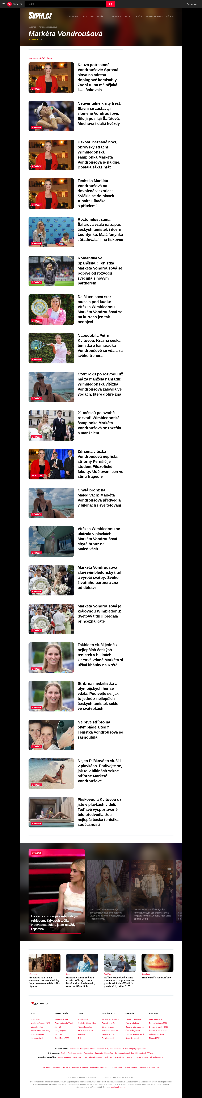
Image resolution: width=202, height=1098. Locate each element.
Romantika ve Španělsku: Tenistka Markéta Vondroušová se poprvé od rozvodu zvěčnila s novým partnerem (100, 270)
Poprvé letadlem (132, 1023)
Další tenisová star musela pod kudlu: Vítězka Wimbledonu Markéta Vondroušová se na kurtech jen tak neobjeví (100, 309)
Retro (128, 16)
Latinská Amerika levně (135, 1034)
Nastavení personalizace (149, 1067)
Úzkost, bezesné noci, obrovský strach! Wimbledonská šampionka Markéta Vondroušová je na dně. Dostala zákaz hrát (99, 154)
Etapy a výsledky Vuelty (64, 1023)
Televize (115, 16)
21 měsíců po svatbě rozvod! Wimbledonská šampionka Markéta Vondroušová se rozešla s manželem (99, 423)
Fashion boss (154, 16)
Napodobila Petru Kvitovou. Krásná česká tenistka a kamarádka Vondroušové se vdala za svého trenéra (100, 345)
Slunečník (99, 1053)
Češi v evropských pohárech (134, 1049)
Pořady (102, 16)
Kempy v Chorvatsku (134, 1019)
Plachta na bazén (75, 1053)
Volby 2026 (35, 1019)
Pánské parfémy (156, 1057)
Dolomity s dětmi (132, 1038)
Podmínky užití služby (98, 1067)
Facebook (47, 1067)
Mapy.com (74, 1049)
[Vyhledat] (110, 4)
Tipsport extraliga (85, 1027)
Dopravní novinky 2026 (158, 1027)
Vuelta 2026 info (61, 1019)
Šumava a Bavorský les (135, 1027)
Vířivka (150, 1053)
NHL (80, 1038)
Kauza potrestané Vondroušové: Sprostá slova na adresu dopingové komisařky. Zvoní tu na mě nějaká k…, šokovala (98, 77)
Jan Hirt (58, 1027)
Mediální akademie (80, 1067)
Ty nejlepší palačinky (110, 1019)
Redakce (66, 1067)
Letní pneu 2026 (155, 1019)
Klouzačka (108, 1053)
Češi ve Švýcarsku (133, 1031)
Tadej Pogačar (60, 1031)
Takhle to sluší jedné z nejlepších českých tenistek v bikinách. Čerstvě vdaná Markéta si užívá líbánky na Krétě (100, 655)
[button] (51, 77)
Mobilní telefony (64, 1057)
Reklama (56, 1067)
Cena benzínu (116, 1049)
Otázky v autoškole (156, 1034)
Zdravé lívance (108, 1027)
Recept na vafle (108, 1034)
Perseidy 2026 (102, 1049)
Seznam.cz (192, 4)
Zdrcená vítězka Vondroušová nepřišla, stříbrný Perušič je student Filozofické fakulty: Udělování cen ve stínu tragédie (100, 464)
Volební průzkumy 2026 (40, 1023)
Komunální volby (37, 1038)
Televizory (130, 1057)
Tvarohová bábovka (110, 1031)
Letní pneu (108, 1057)
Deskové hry (119, 1057)
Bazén (63, 1053)
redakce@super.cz (118, 1087)
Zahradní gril (140, 1053)
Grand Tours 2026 (62, 1038)
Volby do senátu (37, 1034)
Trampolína (88, 1053)
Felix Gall (58, 1034)
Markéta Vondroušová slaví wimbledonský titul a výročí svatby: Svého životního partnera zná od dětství (99, 577)
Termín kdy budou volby (40, 1031)
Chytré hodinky (142, 1057)
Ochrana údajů (116, 1067)
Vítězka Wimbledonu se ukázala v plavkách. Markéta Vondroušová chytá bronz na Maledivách (99, 539)
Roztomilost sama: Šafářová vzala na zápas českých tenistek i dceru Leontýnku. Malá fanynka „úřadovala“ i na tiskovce (100, 229)
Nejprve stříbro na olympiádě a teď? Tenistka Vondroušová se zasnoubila (100, 729)
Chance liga (83, 1019)
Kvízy (139, 16)
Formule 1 (82, 1034)
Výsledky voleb (37, 1027)
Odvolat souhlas (130, 1067)
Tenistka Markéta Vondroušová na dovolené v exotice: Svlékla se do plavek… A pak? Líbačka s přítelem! (98, 193)
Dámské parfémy (95, 1057)
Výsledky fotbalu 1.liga (87, 1023)
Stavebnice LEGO (79, 1057)
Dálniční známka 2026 (158, 1023)
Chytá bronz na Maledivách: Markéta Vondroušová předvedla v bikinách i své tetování (99, 497)
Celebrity (73, 16)
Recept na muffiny (109, 1023)
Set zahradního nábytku (124, 1053)
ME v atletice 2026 (85, 1031)
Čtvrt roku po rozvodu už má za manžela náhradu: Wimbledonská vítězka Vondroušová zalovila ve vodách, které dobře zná (100, 384)
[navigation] (3, 4)
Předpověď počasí (87, 1049)
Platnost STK (154, 1038)
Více (168, 16)
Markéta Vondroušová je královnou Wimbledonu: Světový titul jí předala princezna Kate (99, 613)
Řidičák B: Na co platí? (158, 1031)
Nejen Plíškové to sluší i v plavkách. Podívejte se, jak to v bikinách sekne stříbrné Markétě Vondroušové (100, 771)
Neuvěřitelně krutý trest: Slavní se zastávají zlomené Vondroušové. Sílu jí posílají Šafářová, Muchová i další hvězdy (99, 113)
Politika (88, 16)
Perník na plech (108, 1038)
